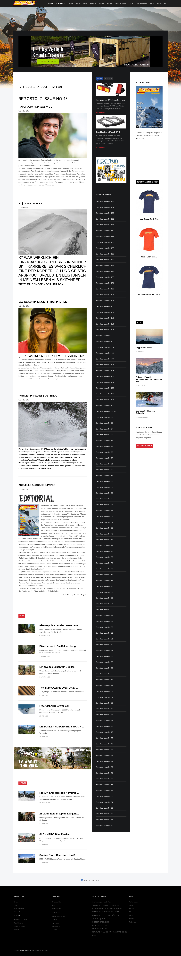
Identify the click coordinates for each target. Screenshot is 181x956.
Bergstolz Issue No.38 (104, 779)
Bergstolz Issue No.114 (105, 324)
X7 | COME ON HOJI (30, 203)
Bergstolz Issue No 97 (104, 429)
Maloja (16, 930)
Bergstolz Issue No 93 (104, 452)
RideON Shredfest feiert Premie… (59, 792)
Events (93, 3)
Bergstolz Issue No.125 (105, 260)
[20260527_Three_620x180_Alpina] (52, 769)
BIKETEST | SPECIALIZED (100, 922)
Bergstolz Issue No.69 (104, 592)
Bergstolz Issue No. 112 (105, 335)
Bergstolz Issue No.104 (105, 382)
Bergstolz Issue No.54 (104, 680)
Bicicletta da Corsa (20, 919)
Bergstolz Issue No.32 (104, 814)
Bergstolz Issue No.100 (105, 405)
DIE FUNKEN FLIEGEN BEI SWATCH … (62, 726)
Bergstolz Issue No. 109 (105, 353)
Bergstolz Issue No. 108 (105, 359)
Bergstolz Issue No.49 (104, 709)
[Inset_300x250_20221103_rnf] (111, 182)
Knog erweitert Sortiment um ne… (110, 100)
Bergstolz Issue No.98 (104, 423)
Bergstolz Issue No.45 (104, 732)
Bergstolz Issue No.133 (105, 213)
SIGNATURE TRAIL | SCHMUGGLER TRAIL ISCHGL (109, 932)
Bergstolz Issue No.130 (105, 230)
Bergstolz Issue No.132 (105, 219)
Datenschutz (56, 926)
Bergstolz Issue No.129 (105, 236)
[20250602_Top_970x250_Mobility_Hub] (90, 66)
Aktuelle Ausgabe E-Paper (36, 485)
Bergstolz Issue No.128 (105, 242)
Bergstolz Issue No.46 (104, 726)
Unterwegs (142, 3)
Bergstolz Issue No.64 (104, 621)
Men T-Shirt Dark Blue (149, 219)
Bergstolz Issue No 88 (104, 481)
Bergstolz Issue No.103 (105, 388)
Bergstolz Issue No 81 (104, 522)
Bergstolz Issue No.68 (104, 598)
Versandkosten (19, 908)
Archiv (94, 935)
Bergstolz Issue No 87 (104, 487)
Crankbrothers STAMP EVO (108, 132)
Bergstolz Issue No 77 (104, 545)
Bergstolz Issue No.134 (105, 207)
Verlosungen (120, 3)
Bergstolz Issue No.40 (104, 773)
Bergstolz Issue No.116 (105, 312)
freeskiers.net (18, 923)
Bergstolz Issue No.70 (104, 586)
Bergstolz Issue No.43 (104, 744)
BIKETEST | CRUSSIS (99, 925)
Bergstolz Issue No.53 (104, 685)
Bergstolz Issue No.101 (105, 400)
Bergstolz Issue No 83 (104, 510)
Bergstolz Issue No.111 (105, 341)
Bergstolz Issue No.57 (104, 662)
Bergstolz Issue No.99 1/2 (106, 411)
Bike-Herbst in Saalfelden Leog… (58, 646)
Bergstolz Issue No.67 (104, 604)
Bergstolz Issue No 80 (104, 528)
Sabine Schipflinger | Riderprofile (42, 301)
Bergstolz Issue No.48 (104, 715)
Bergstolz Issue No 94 (104, 446)
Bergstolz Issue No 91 (104, 464)
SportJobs (161, 3)
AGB (15, 905)
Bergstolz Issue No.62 (104, 633)
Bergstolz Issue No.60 (104, 645)
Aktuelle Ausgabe (55, 3)
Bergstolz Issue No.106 (105, 371)
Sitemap (54, 920)
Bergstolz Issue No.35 (104, 796)
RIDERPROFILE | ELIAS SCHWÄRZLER (105, 915)
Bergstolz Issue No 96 (104, 435)
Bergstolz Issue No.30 (104, 825)
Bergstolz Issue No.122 (105, 277)
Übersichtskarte (144, 446)
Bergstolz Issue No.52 (104, 691)
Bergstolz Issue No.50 (104, 703)
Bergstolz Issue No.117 (105, 306)
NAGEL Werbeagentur (27, 950)
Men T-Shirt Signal (149, 257)
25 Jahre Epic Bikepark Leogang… (59, 813)
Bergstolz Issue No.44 (104, 738)
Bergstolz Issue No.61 (104, 639)
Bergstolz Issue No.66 (104, 610)
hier (137, 138)
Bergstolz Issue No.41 (104, 761)
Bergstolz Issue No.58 (104, 656)
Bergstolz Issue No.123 (105, 271)
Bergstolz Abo (56, 902)
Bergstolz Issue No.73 (104, 569)
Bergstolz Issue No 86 (104, 493)
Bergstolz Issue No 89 (104, 476)
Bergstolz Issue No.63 (104, 627)
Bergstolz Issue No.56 (104, 668)
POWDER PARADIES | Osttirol (37, 395)
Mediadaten (56, 913)
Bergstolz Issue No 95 (104, 440)
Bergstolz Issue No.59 (104, 650)
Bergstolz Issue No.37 (104, 785)
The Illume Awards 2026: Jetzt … (58, 687)
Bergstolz (25, 4)
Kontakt (54, 930)
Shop (152, 3)
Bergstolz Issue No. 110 (105, 347)
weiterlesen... (101, 112)
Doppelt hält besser (144, 348)
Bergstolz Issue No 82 (104, 516)
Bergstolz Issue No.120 (105, 289)
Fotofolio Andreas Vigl (35, 106)
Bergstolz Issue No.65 (104, 615)
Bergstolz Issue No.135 (105, 201)
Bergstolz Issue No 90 (104, 470)
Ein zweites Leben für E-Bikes (56, 667)
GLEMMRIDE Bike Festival (54, 834)
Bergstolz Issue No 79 (104, 534)
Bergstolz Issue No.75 (104, 557)
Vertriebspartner (57, 908)
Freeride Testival (19, 926)
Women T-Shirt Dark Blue (149, 294)
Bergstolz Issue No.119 (105, 295)
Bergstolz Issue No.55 (104, 674)
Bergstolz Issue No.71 (104, 581)
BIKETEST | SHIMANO (99, 929)
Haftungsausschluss (58, 916)
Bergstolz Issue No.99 (104, 417)
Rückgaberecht (19, 912)
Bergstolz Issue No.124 (105, 266)
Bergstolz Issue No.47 (104, 720)
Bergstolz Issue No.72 (104, 575)
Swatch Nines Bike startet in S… (58, 855)
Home (71, 3)
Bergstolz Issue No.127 (105, 248)
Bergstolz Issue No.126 (105, 254)
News (85, 3)
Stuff (101, 3)
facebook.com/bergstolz (92, 880)
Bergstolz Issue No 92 (104, 458)
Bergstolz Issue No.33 (104, 808)
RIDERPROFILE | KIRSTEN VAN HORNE (105, 912)
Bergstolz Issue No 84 (104, 505)
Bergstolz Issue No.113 (105, 330)
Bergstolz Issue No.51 (104, 697)
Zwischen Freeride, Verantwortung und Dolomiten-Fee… (149, 379)
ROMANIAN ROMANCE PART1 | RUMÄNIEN (107, 908)
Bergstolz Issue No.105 (105, 376)
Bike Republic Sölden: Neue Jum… (59, 625)
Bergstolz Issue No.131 (105, 225)
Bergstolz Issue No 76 (104, 551)
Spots (109, 3)
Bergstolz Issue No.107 (105, 365)
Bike (78, 3)
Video (132, 3)
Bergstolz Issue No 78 (104, 540)
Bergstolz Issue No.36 (104, 790)
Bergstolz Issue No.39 (104, 767)
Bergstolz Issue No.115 (105, 318)
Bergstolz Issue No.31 (104, 820)
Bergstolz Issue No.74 (104, 563)
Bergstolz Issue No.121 (105, 283)
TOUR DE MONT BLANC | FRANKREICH (105, 905)
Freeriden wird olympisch (54, 706)
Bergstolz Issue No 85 (104, 499)
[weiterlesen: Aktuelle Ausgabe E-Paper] (52, 498)
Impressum (55, 923)
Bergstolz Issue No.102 (105, 394)
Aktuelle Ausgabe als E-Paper (74, 595)
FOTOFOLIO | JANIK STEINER (102, 919)
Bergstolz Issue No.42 (104, 750)
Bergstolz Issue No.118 (105, 301)
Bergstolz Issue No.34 (104, 802)
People (131, 908)
